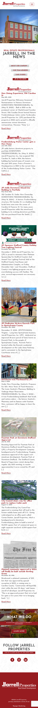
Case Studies (20, 74)
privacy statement (14, 701)
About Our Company (19, 66)
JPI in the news (20, 79)
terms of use (26, 701)
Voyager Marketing (19, 706)
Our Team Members (20, 70)
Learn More (19, 631)
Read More (6, 128)
